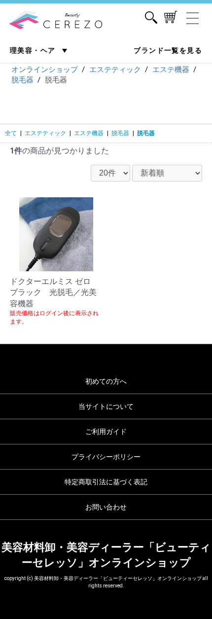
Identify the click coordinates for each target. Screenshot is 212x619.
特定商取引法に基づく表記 (106, 482)
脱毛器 (120, 133)
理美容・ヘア (34, 50)
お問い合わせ (106, 507)
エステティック (45, 133)
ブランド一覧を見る (168, 50)
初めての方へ (106, 381)
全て (11, 133)
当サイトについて (106, 406)
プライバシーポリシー (106, 457)
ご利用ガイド (106, 432)
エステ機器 (89, 133)
